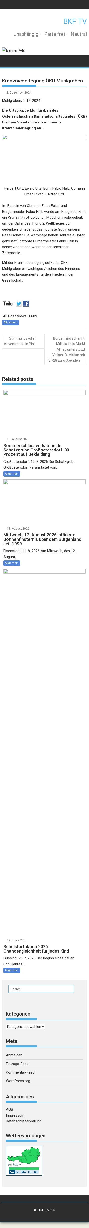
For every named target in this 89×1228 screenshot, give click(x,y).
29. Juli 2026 (15, 940)
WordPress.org (18, 1081)
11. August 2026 (18, 528)
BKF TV (75, 21)
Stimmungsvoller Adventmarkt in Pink (20, 341)
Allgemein (10, 322)
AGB (9, 1109)
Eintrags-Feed (17, 1064)
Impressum (15, 1115)
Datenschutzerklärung (23, 1121)
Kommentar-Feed (20, 1072)
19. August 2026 (18, 439)
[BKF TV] (7, 60)
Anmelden (14, 1055)
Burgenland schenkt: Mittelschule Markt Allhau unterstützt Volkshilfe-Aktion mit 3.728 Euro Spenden (66, 349)
